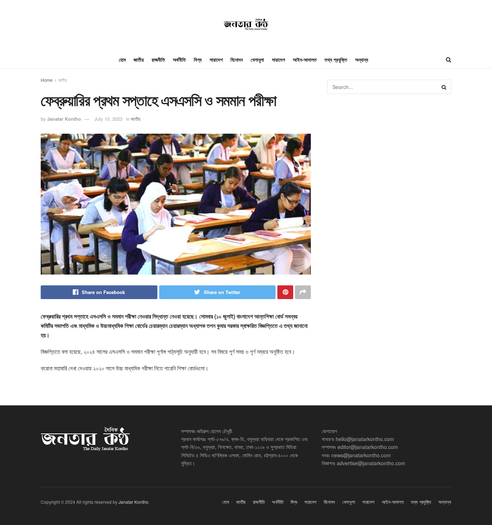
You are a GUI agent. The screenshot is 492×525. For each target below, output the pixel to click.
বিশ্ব (198, 59)
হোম (122, 59)
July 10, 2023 (108, 118)
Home (47, 80)
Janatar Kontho (64, 118)
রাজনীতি (158, 59)
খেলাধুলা (257, 59)
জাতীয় (139, 59)
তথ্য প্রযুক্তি (336, 59)
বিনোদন (237, 59)
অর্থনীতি (179, 59)
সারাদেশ (216, 59)
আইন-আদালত (305, 59)
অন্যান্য (361, 59)
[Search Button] (444, 87)
